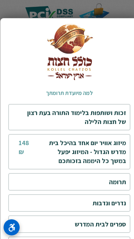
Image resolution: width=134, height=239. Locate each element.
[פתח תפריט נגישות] (12, 227)
